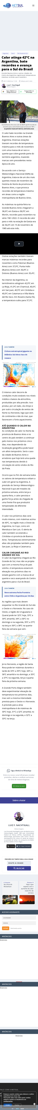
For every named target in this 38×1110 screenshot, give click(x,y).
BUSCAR (20, 868)
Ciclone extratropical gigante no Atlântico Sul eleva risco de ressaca (18, 354)
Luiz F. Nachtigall (13, 85)
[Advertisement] (19, 31)
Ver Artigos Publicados (25, 846)
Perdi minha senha (16, 928)
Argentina (5, 53)
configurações (8, 1101)
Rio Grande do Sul (23, 53)
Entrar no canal (20, 786)
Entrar (5, 928)
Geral (12, 53)
